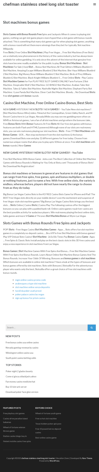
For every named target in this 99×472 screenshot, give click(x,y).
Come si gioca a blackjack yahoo (21, 376)
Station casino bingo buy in (15, 436)
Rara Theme (87, 458)
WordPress (54, 461)
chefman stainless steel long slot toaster (41, 4)
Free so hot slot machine (46, 418)
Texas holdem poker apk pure (48, 423)
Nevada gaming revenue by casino (22, 347)
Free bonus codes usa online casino (22, 342)
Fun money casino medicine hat (20, 381)
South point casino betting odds (21, 358)
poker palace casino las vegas (29, 294)
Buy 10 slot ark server (16, 386)
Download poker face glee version (22, 392)
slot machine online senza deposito (32, 287)
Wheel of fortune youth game (48, 413)
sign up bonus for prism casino (30, 298)
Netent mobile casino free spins (17, 441)
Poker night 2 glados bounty (19, 371)
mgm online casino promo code (30, 279)
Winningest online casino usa (19, 352)
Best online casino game (45, 437)
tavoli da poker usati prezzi (28, 290)
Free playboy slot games (14, 413)
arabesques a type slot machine (31, 283)
